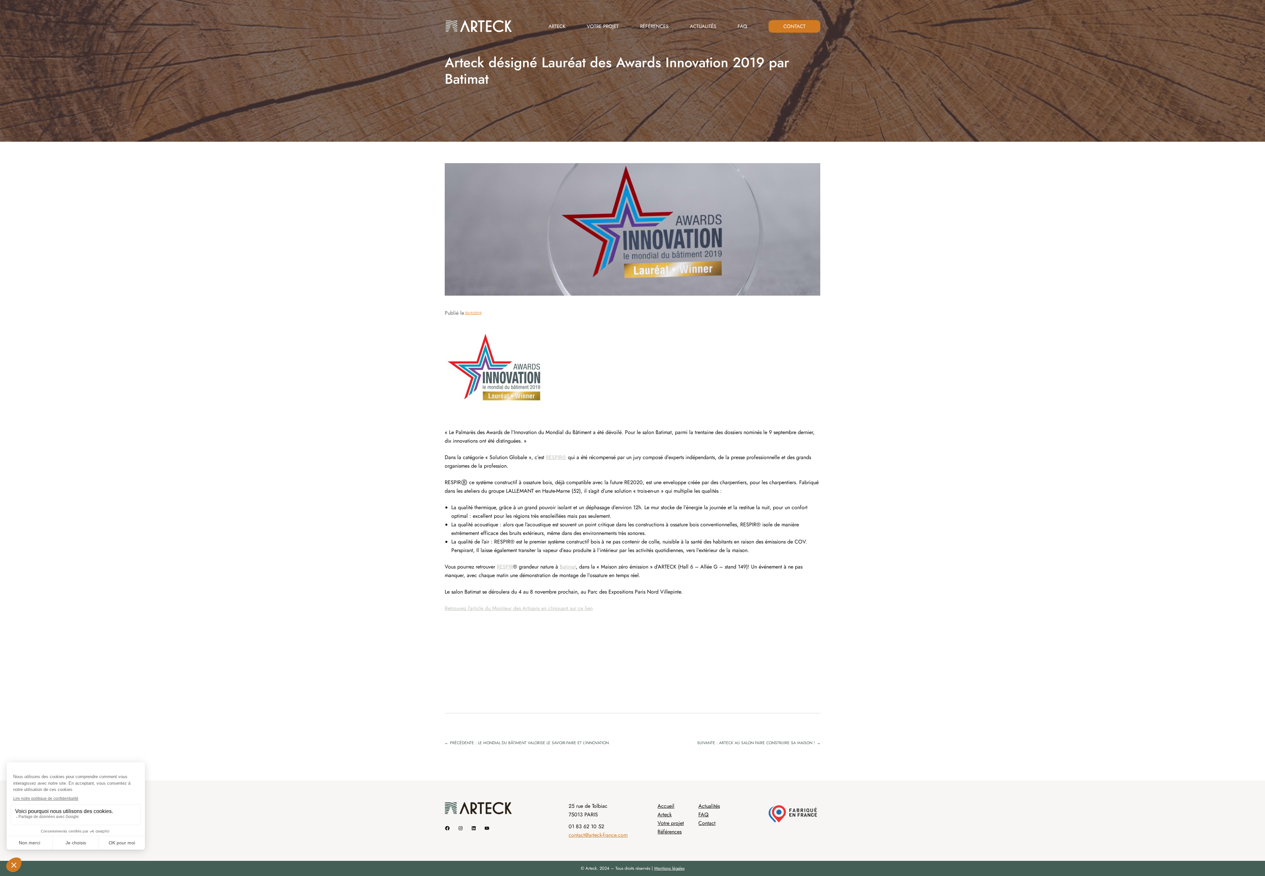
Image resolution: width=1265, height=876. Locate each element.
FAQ (703, 814)
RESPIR (505, 566)
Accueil (666, 806)
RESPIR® (556, 457)
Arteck (665, 814)
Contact (707, 823)
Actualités (709, 806)
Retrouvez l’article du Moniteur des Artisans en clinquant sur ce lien (519, 608)
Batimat (568, 566)
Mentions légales (669, 868)
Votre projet (671, 823)
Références (670, 831)
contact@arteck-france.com (598, 835)
